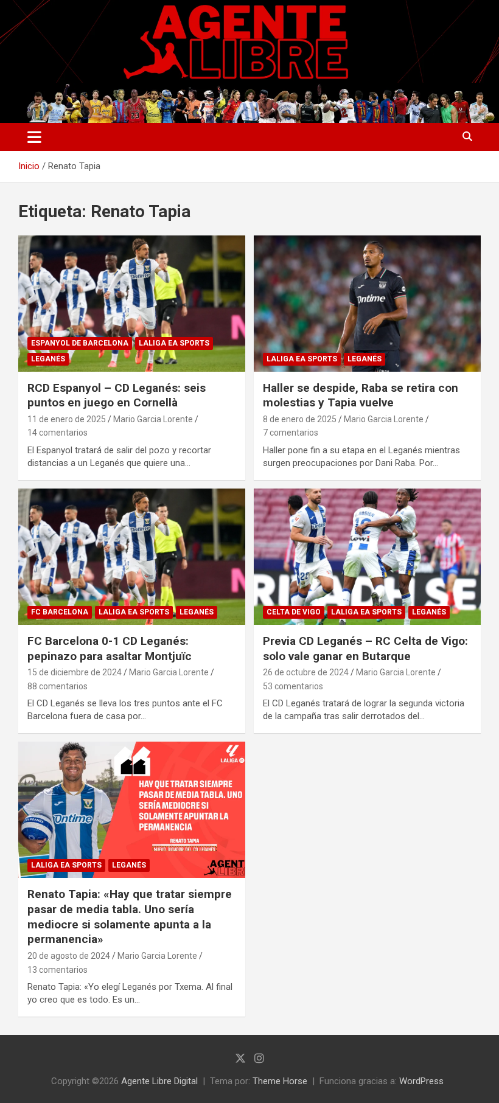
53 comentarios (293, 686)
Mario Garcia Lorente (153, 419)
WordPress (421, 1081)
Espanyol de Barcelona (79, 343)
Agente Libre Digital (159, 1081)
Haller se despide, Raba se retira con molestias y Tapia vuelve (360, 395)
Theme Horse (280, 1081)
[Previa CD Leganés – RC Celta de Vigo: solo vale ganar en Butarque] (367, 556)
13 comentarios (57, 970)
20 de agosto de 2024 (68, 956)
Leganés (48, 359)
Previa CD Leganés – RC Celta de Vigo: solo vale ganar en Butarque (365, 648)
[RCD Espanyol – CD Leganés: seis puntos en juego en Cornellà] (132, 303)
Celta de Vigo (294, 612)
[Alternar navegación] (34, 137)
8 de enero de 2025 (300, 419)
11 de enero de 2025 (66, 419)
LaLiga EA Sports (174, 343)
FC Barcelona (59, 612)
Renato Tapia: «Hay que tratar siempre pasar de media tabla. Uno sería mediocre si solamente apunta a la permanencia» (129, 916)
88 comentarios (57, 686)
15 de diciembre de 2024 (74, 672)
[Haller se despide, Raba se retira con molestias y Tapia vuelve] (367, 303)
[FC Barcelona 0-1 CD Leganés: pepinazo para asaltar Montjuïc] (132, 556)
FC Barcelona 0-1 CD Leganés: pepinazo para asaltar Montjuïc (109, 648)
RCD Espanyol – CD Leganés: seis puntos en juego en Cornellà (116, 395)
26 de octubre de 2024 (306, 672)
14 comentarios (57, 432)
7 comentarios (290, 432)
